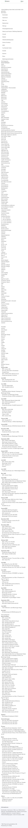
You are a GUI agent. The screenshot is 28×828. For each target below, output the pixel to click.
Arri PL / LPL (4, 244)
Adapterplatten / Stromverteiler (8, 87)
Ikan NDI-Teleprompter (7, 385)
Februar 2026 (4, 418)
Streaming (3, 299)
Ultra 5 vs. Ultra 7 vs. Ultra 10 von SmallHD (12, 454)
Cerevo (3, 339)
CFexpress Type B (5, 280)
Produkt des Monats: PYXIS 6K (9, 375)
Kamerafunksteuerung (6, 321)
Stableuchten (4, 200)
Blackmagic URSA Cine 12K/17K (8, 134)
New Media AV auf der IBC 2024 (9, 564)
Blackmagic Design (5, 334)
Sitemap (4, 25)
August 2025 (4, 451)
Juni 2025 (3, 469)
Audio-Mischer (4, 69)
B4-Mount (3, 246)
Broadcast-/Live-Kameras (7, 125)
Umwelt (4, 34)
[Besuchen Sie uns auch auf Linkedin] (2, 821)
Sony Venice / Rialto (6, 136)
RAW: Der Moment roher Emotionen (10, 565)
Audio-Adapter (4, 70)
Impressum (5, 17)
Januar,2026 (4, 424)
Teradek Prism (5, 372)
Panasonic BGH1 (5, 158)
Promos (3, 726)
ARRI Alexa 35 (4, 150)
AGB (3, 45)
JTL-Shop (9, 825)
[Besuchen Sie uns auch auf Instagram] (2, 819)
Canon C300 (4, 148)
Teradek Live (4, 358)
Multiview (3, 225)
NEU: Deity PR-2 (6, 559)
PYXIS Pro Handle (6, 490)
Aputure (3, 331)
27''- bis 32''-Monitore (6, 222)
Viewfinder (3, 167)
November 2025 (5, 434)
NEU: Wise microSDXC (7, 495)
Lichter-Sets (4, 203)
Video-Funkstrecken (6, 318)
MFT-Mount (4, 253)
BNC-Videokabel (5, 117)
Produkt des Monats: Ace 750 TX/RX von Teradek (13, 567)
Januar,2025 (4, 508)
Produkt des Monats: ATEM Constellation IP (12, 396)
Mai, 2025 (3, 473)
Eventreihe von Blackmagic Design (10, 394)
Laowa (2, 347)
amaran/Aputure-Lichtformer (8, 205)
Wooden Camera (5, 364)
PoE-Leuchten (4, 194)
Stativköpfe (3, 293)
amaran (3, 328)
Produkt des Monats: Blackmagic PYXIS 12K (12, 436)
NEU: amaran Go (6, 513)
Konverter (3, 170)
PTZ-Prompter (4, 308)
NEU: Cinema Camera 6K (8, 601)
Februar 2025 (4, 497)
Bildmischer (4, 95)
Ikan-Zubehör (4, 208)
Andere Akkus (4, 86)
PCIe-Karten (4, 109)
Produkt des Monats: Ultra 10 (9, 552)
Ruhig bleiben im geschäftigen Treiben (11, 597)
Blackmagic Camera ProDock (9, 442)
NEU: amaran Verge (7, 475)
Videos (3, 796)
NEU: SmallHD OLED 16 (8, 387)
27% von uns (5, 582)
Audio (2, 64)
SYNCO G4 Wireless (7, 411)
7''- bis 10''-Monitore (6, 219)
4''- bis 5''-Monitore (5, 217)
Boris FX (3, 336)
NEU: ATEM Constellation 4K (9, 591)
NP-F (2, 83)
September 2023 (5, 600)
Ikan (2, 344)
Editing (2, 275)
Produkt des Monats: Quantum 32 (10, 511)
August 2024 (4, 556)
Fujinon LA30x (5, 414)
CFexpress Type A (5, 282)
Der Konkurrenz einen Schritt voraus (10, 532)
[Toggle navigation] (3, 1)
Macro (2, 239)
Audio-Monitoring (5, 72)
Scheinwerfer (4, 195)
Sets (2, 258)
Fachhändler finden (7, 48)
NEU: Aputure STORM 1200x (9, 553)
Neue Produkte (5, 616)
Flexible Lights (4, 202)
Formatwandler (4, 180)
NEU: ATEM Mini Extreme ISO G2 (10, 487)
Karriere (4, 53)
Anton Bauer (4, 329)
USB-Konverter (4, 177)
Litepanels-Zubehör (5, 210)
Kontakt (4, 50)
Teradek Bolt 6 (5, 580)
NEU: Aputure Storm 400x (8, 461)
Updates (3, 714)
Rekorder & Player (5, 264)
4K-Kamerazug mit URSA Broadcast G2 (11, 612)
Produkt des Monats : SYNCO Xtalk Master (12, 421)
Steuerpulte (4, 98)
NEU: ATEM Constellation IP (8, 402)
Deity (2, 340)
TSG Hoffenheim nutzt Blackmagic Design (12, 607)
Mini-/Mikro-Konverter (6, 181)
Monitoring (3, 214)
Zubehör (3, 94)
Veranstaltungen (5, 719)
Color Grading (4, 105)
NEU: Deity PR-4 (6, 403)
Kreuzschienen (4, 185)
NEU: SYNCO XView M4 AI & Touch (10, 373)
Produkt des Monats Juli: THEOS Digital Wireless (13, 470)
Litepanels (3, 348)
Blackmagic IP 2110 (6, 592)
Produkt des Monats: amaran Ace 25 (10, 520)
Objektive (3, 236)
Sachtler (3, 350)
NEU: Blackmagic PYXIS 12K (9, 491)
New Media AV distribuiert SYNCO (10, 445)
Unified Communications (7, 313)
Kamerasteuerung (5, 163)
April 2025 (3, 477)
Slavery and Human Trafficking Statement (12, 31)
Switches (3, 232)
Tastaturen (3, 305)
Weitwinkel (3, 241)
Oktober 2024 (4, 540)
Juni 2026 (3, 384)
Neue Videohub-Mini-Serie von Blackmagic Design (14, 481)
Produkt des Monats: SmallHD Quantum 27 (12, 405)
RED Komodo (4, 142)
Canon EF (3, 247)
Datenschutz (5, 23)
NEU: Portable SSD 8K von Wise (9, 443)
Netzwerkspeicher (5, 235)
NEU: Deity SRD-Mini (7, 548)
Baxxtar (3, 333)
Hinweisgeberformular (7, 28)
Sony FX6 (3, 138)
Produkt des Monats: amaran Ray (10, 381)
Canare (3, 337)
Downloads (5, 14)
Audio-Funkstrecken (6, 75)
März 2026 (3, 407)
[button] (19, 1)
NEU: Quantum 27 (6, 464)
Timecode (3, 311)
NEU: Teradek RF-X (6, 420)
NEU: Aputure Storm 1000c (8, 528)
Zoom (2, 242)
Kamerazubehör (5, 161)
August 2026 (4, 367)
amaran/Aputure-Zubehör (7, 206)
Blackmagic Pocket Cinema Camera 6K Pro (11, 131)
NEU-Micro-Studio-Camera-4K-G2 (10, 603)
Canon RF (3, 249)
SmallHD (3, 351)
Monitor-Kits (4, 227)
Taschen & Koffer (5, 166)
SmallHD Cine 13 (6, 505)
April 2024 (3, 588)
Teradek (3, 356)
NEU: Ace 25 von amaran (8, 543)
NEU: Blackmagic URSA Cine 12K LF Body (12, 499)
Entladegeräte (4, 91)
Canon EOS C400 (5, 147)
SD (2, 285)
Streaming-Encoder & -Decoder (8, 300)
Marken (4, 37)
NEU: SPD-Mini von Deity (8, 537)
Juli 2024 (3, 562)
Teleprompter (4, 307)
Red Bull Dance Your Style (8, 595)
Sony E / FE (4, 257)
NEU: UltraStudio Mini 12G (8, 379)
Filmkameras (4, 127)
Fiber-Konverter (5, 172)
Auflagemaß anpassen (7, 457)
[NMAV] (7, 1)
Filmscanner (4, 106)
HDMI (2, 120)
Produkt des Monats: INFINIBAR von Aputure (12, 573)
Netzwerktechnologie (6, 230)
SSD (2, 283)
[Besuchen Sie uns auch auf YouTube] (2, 818)
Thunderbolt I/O (5, 111)
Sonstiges (3, 122)
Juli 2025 (3, 460)
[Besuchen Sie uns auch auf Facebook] (2, 816)
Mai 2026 (3, 389)
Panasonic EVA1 (5, 153)
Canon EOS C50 (5, 144)
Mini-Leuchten (4, 199)
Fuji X (2, 250)
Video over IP (4, 315)
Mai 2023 (3, 610)
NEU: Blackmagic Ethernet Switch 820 (11, 400)
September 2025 (5, 439)
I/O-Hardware (4, 108)
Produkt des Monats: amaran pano (10, 455)
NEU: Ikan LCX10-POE (7, 409)
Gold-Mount (4, 80)
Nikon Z (3, 255)
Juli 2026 (3, 378)
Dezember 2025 (5, 428)
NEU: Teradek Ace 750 (7, 585)
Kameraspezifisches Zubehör (8, 130)
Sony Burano (4, 141)
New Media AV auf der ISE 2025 (9, 514)
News (3, 56)
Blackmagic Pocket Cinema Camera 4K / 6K (11, 133)
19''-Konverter (4, 178)
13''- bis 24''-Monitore (6, 221)
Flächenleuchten (5, 197)
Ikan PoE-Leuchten (6, 412)
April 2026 (3, 398)
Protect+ (4, 466)
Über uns (4, 20)
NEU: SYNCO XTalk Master (8, 440)
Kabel (2, 114)
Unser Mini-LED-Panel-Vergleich (9, 510)
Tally (2, 100)
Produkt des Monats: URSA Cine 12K (11, 544)
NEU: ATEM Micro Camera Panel (10, 488)
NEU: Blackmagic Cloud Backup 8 (10, 479)
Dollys (2, 294)
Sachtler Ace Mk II (6, 571)
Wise (2, 362)
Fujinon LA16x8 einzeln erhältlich (10, 485)
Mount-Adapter (4, 260)
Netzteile (3, 92)
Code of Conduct (6, 42)
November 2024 (5, 524)
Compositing (4, 274)
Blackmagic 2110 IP (6, 463)
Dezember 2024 (5, 519)
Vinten (2, 361)
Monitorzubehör (5, 228)
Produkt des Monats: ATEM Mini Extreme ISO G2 (13, 426)
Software (3, 269)
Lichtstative (3, 211)
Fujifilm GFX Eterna (5, 159)
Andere (3, 286)
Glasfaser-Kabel (5, 119)
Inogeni (3, 345)
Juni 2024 (3, 570)
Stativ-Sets (3, 289)
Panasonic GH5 (5, 155)
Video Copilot (4, 359)
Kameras (3, 123)
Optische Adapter (5, 261)
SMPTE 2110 (4, 316)
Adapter (3, 116)
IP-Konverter (4, 174)
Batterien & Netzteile (6, 76)
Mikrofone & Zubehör (6, 67)
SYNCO (3, 355)
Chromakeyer (4, 103)
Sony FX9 (3, 139)
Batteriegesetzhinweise (7, 59)
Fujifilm (3, 342)
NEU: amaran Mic (6, 369)
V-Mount (3, 78)
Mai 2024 (3, 575)
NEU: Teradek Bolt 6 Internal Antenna (11, 583)
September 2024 (5, 550)
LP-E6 (2, 84)
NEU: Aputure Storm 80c (8, 531)
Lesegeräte (4, 191)
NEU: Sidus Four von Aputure (9, 546)
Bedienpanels (4, 188)
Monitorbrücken (5, 224)
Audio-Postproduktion (6, 73)
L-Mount (3, 252)
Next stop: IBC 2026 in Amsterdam (10, 370)
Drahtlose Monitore (5, 216)
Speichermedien (5, 279)
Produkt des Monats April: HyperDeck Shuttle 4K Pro (14, 493)
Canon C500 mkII (5, 145)
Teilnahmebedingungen (7, 39)
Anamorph (3, 238)
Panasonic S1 (4, 156)
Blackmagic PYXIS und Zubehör (9, 516)
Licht (2, 192)
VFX (2, 277)
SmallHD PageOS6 (6, 522)
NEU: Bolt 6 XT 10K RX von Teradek (10, 452)
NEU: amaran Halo (6, 415)
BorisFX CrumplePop (7, 529)
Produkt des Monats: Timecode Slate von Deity (13, 558)
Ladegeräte (4, 89)
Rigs (2, 164)
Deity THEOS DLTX (6, 526)
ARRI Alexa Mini (5, 152)
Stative (2, 288)
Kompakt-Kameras (5, 128)
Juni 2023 (3, 606)
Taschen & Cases (5, 296)
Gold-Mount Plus (5, 81)
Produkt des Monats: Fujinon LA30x (10, 431)
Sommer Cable (4, 353)
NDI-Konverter (4, 175)
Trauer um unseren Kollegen (9, 500)
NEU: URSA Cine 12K (7, 589)
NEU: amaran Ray (6, 430)
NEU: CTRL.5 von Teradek (8, 541)
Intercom (3, 65)
